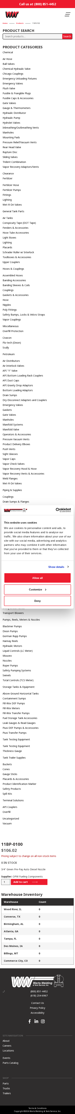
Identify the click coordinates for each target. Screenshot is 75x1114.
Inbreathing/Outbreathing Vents (21, 127)
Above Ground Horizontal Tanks (21, 693)
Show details (56, 566)
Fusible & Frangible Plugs (17, 93)
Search (67, 36)
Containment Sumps (14, 698)
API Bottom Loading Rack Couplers (23, 375)
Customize (35, 589)
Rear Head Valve (12, 147)
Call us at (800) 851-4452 (37, 4)
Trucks (6, 1088)
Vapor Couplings (12, 319)
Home (5, 23)
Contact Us (37, 1003)
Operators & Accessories (17, 434)
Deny (37, 600)
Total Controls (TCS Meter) (18, 680)
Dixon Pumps (10, 631)
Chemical (8, 52)
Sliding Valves (10, 157)
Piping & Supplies (12, 490)
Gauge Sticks (10, 774)
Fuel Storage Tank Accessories (20, 718)
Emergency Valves (13, 83)
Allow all (37, 577)
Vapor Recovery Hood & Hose (20, 468)
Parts (6, 1083)
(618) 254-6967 (39, 995)
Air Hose (7, 59)
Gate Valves (9, 103)
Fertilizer (7, 178)
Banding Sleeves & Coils (16, 285)
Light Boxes (9, 237)
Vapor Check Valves (14, 463)
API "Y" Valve (10, 370)
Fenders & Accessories (15, 227)
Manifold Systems (13, 424)
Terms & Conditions (37, 1108)
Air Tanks (8, 218)
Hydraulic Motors (12, 646)
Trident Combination (14, 162)
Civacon (7, 337)
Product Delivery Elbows (16, 444)
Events (6, 1057)
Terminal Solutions (13, 800)
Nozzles (7, 660)
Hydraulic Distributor (14, 113)
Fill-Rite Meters (11, 708)
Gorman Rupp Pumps (15, 636)
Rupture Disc (10, 152)
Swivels (7, 675)
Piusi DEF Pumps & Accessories (21, 727)
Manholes (8, 132)
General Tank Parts (13, 211)
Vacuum (7, 823)
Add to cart (20, 882)
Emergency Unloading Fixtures (20, 78)
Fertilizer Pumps (12, 190)
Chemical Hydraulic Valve (17, 68)
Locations (8, 1050)
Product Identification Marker (19, 784)
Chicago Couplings (13, 73)
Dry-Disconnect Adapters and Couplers (25, 400)
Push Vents (9, 449)
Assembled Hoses (13, 275)
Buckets (7, 764)
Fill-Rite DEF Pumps (14, 703)
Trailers (7, 1093)
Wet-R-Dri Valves (12, 204)
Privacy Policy (37, 1007)
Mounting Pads (11, 137)
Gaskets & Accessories (16, 295)
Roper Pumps (10, 665)
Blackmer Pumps (12, 626)
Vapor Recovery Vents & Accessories (23, 473)
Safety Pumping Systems (17, 670)
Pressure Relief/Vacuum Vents (20, 142)
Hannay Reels (10, 641)
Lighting (7, 199)
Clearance (8, 173)
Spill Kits (7, 793)
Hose (6, 300)
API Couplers (10, 807)
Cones (6, 769)
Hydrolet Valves (11, 122)
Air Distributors (11, 360)
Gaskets (7, 409)
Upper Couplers (11, 262)
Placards (7, 247)
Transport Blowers (13, 613)
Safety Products (12, 788)
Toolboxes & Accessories (17, 257)
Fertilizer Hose (11, 185)
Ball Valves (9, 63)
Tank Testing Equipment (16, 739)
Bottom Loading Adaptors (18, 390)
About (6, 1040)
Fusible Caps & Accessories (18, 98)
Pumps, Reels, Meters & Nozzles (21, 619)
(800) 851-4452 (39, 991)
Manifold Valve (11, 429)
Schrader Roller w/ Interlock (18, 252)
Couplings (8, 290)
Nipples (7, 304)
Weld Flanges (10, 478)
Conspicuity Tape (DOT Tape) (19, 222)
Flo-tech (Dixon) (12, 342)
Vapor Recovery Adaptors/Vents (21, 166)
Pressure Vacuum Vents (16, 439)
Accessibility (37, 1012)
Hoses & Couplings (13, 268)
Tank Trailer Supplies (14, 757)
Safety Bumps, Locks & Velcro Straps (24, 314)
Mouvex (7, 655)
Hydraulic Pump (11, 117)
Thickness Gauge (12, 751)
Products (20, 23)
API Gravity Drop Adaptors (18, 385)
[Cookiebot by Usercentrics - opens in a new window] (55, 510)
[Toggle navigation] (67, 14)
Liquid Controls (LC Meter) (18, 650)
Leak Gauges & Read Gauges (19, 723)
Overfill (6, 812)
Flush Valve (9, 88)
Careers (7, 1045)
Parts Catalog (10, 1062)
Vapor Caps (9, 459)
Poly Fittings (10, 309)
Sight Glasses (10, 454)
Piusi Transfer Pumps (15, 732)
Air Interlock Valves (13, 365)
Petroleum (9, 354)
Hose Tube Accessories (16, 232)
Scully (6, 347)
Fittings (7, 194)
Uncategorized (11, 818)
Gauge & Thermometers (17, 108)
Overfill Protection (13, 331)
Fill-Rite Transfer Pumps (16, 713)
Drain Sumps (10, 395)
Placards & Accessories (16, 779)
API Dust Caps (11, 380)
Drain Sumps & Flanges (16, 501)
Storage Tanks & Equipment (19, 687)
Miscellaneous (11, 326)
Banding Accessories (14, 280)
